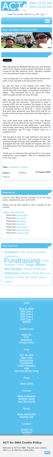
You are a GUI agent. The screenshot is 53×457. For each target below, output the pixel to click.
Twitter (26, 434)
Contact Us (27, 429)
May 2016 (20, 221)
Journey (8, 281)
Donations (11, 252)
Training (28, 269)
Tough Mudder (35, 265)
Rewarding (9, 265)
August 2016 (22, 215)
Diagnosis (25, 273)
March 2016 (21, 227)
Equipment (40, 252)
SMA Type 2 (26, 314)
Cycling (24, 167)
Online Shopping (26, 365)
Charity (33, 277)
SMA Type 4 (26, 319)
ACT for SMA (26, 355)
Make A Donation (26, 396)
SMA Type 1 (26, 311)
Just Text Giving (26, 401)
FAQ (26, 337)
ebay (26, 368)
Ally (27, 277)
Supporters (26, 339)
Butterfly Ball (39, 269)
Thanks (20, 277)
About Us (26, 334)
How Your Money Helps (26, 371)
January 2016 (22, 233)
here (9, 450)
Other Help (26, 357)
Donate (29, 252)
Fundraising (14, 167)
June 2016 (21, 218)
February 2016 (23, 230)
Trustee (20, 265)
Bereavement (26, 360)
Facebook (26, 432)
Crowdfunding (11, 256)
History (42, 277)
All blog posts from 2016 (13, 212)
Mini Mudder (13, 269)
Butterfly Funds (27, 398)
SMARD (26, 321)
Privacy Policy (26, 342)
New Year (45, 273)
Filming (35, 273)
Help (22, 252)
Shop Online (26, 383)
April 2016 (20, 224)
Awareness (9, 277)
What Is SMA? (26, 308)
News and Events (26, 414)
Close (47, 452)
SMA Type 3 (26, 316)
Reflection (11, 273)
